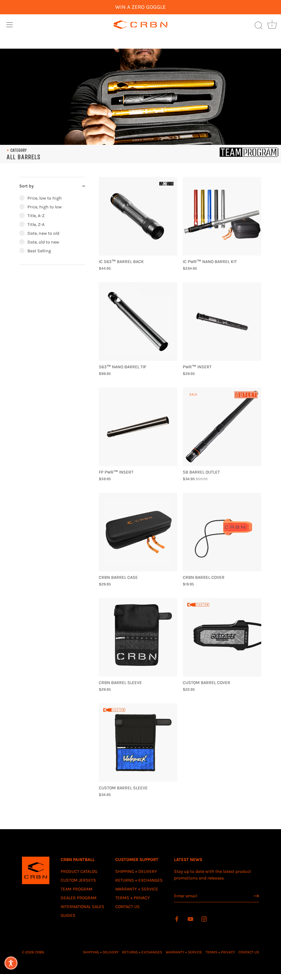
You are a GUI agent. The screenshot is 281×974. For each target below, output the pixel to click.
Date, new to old (43, 233)
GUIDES (68, 915)
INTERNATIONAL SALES (82, 906)
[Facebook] (176, 918)
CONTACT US (127, 906)
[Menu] (10, 25)
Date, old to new (43, 242)
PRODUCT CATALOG (79, 871)
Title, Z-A (35, 224)
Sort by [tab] (26, 186)
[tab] (52, 230)
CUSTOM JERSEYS (78, 880)
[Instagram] (204, 918)
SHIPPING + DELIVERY (136, 871)
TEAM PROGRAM (76, 889)
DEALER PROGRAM (79, 897)
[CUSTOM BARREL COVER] (222, 637)
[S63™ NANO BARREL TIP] (138, 321)
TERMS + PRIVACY (132, 897)
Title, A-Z (35, 215)
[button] (11, 963)
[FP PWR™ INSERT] (138, 427)
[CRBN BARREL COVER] (222, 532)
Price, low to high (44, 198)
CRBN (39, 952)
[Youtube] (190, 918)
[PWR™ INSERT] (222, 321)
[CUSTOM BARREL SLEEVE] (138, 742)
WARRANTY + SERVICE (136, 889)
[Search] (258, 26)
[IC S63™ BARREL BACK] (138, 216)
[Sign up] (256, 896)
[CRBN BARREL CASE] (138, 532)
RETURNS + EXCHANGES (139, 880)
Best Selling (39, 250)
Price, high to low (44, 206)
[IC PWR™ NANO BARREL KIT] (222, 216)
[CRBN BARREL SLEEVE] (138, 637)
